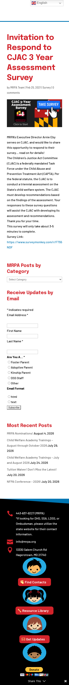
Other (15, 383)
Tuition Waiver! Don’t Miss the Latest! (32, 469)
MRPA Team (17, 87)
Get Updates (35, 639)
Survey (47, 87)
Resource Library (35, 610)
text (13, 402)
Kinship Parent (21, 372)
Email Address (17, 315)
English (41, 2)
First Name (14, 330)
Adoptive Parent (22, 367)
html (14, 396)
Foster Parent (20, 362)
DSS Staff (17, 378)
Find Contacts (35, 582)
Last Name (15, 341)
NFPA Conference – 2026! (24, 481)
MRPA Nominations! (20, 433)
